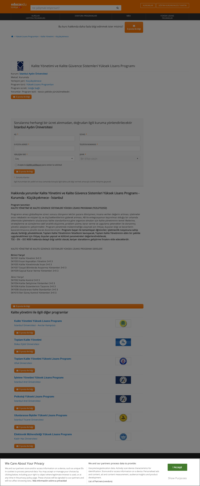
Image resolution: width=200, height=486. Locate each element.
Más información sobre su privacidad (49, 480)
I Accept (177, 467)
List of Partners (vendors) (100, 481)
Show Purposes (177, 478)
